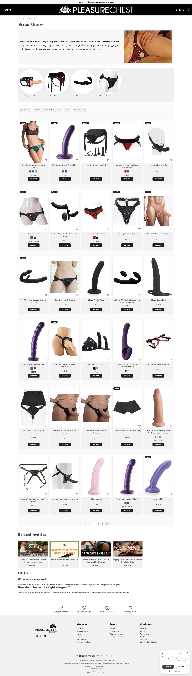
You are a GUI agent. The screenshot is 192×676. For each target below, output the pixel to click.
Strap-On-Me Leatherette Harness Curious (33, 166)
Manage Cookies (116, 637)
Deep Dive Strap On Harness (65, 300)
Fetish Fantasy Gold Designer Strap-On (65, 499)
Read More (32, 565)
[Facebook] (40, 636)
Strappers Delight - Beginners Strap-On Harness (33, 500)
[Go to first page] (84, 523)
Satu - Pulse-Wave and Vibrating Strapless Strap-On (127, 365)
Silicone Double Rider (158, 300)
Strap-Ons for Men (30, 96)
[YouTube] (36, 636)
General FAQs (82, 637)
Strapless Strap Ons (83, 96)
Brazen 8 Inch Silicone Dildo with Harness (96, 431)
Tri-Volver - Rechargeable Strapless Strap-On (33, 301)
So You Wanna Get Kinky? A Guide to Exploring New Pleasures (96, 560)
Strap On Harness (34, 234)
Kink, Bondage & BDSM (148, 642)
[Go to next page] (104, 523)
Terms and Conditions (84, 642)
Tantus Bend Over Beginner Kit (96, 364)
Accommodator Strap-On (158, 165)
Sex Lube (143, 637)
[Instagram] (44, 636)
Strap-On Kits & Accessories (109, 96)
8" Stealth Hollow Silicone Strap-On (158, 234)
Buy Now (33, 179)
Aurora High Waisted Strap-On (127, 234)
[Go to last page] (108, 523)
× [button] (187, 652)
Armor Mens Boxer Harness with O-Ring (127, 430)
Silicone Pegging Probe (96, 300)
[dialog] (175, 662)
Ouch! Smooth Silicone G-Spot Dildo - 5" (65, 166)
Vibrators (143, 629)
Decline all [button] (181, 667)
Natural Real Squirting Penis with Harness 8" (65, 365)
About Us (80, 629)
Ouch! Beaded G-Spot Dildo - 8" (33, 364)
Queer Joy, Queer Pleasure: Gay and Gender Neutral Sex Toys (33, 560)
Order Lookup (114, 631)
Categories (26, 19)
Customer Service (116, 634)
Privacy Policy (81, 639)
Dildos (142, 631)
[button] (30, 171)
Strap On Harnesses (57, 96)
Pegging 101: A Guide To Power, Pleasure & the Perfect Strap (127, 560)
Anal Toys (143, 639)
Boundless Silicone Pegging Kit (96, 165)
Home (19, 19)
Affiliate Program (82, 631)
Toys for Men (144, 634)
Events (79, 634)
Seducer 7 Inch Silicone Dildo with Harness (64, 431)
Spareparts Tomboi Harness (96, 234)
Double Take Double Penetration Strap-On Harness (64, 235)
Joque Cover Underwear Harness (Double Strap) (127, 166)
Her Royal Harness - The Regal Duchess (158, 364)
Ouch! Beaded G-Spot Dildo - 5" (127, 499)
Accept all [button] (168, 667)
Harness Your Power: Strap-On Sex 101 (64, 559)
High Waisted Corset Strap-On (33, 430)
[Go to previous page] (88, 523)
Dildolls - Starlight (96, 499)
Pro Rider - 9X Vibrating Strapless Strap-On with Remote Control (127, 301)
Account (112, 629)
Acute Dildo (158, 499)
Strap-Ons (33, 19)
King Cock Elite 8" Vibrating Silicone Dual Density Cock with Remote (158, 431)
